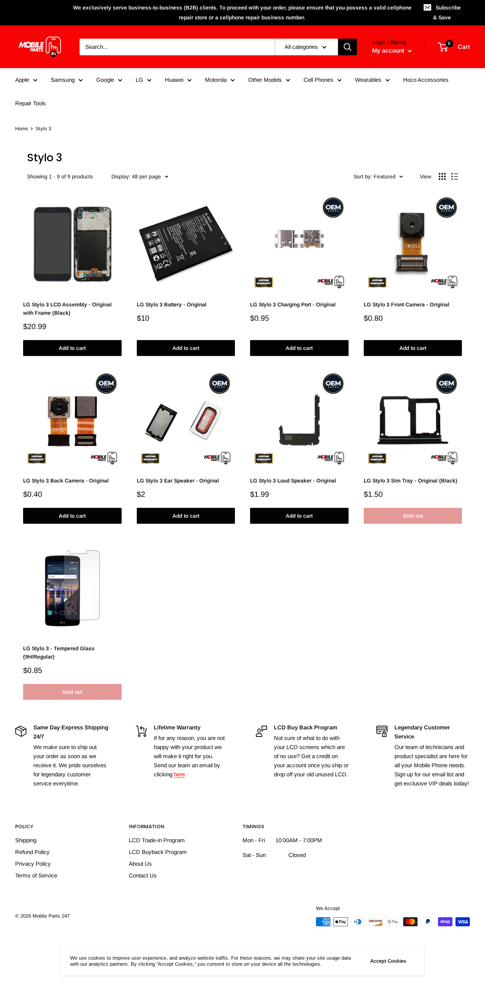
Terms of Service (36, 875)
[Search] (347, 47)
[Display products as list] (454, 176)
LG (139, 79)
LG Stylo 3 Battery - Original (172, 304)
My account (389, 50)
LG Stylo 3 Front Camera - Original (406, 304)
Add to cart (72, 348)
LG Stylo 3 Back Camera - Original (66, 481)
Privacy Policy (33, 863)
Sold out (413, 516)
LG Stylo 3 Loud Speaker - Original (293, 481)
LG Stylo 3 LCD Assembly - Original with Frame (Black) (67, 308)
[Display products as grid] (442, 176)
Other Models (265, 79)
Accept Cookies (388, 961)
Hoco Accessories (426, 79)
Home (21, 128)
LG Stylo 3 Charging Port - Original (293, 304)
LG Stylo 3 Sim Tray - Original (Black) (410, 481)
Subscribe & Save (447, 12)
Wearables (368, 79)
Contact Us (143, 875)
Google (105, 79)
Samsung (63, 79)
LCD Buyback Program (158, 852)
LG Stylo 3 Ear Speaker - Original (178, 481)
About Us (140, 863)
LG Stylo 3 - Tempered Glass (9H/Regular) (59, 652)
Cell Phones (318, 79)
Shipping (25, 840)
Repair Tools (30, 103)
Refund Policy (32, 852)
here (179, 774)
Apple (22, 79)
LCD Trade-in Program (157, 840)
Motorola (216, 79)
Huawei (174, 79)
